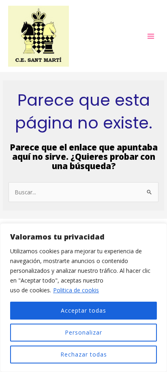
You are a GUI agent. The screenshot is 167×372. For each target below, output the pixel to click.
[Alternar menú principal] (151, 36)
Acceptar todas (83, 310)
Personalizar (83, 332)
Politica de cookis (76, 290)
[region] (83, 297)
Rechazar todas (83, 354)
